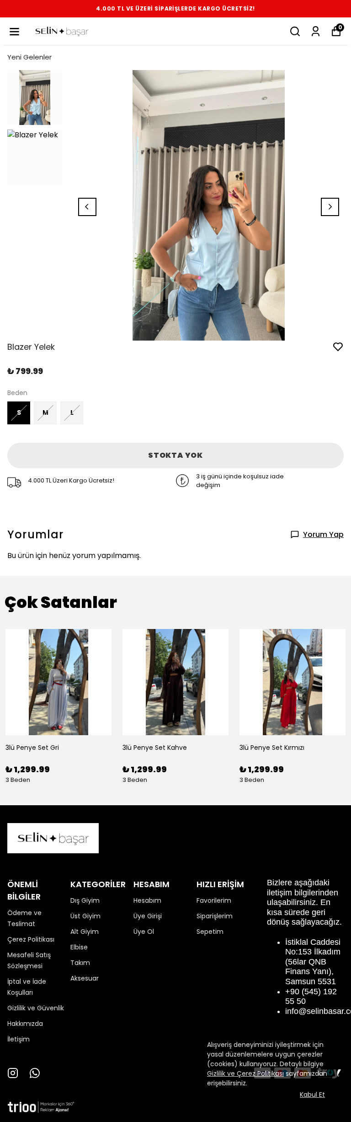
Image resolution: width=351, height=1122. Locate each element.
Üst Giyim (85, 916)
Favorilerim (214, 900)
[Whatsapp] (34, 1073)
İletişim (18, 1039)
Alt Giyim (84, 931)
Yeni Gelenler (29, 57)
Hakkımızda (25, 1023)
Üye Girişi (147, 916)
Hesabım (147, 900)
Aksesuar (84, 978)
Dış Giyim (85, 900)
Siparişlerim (215, 916)
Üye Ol (143, 931)
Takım (80, 962)
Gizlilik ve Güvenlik (35, 1008)
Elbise (79, 947)
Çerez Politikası (30, 939)
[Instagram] (12, 1073)
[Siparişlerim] (315, 31)
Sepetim (210, 931)
